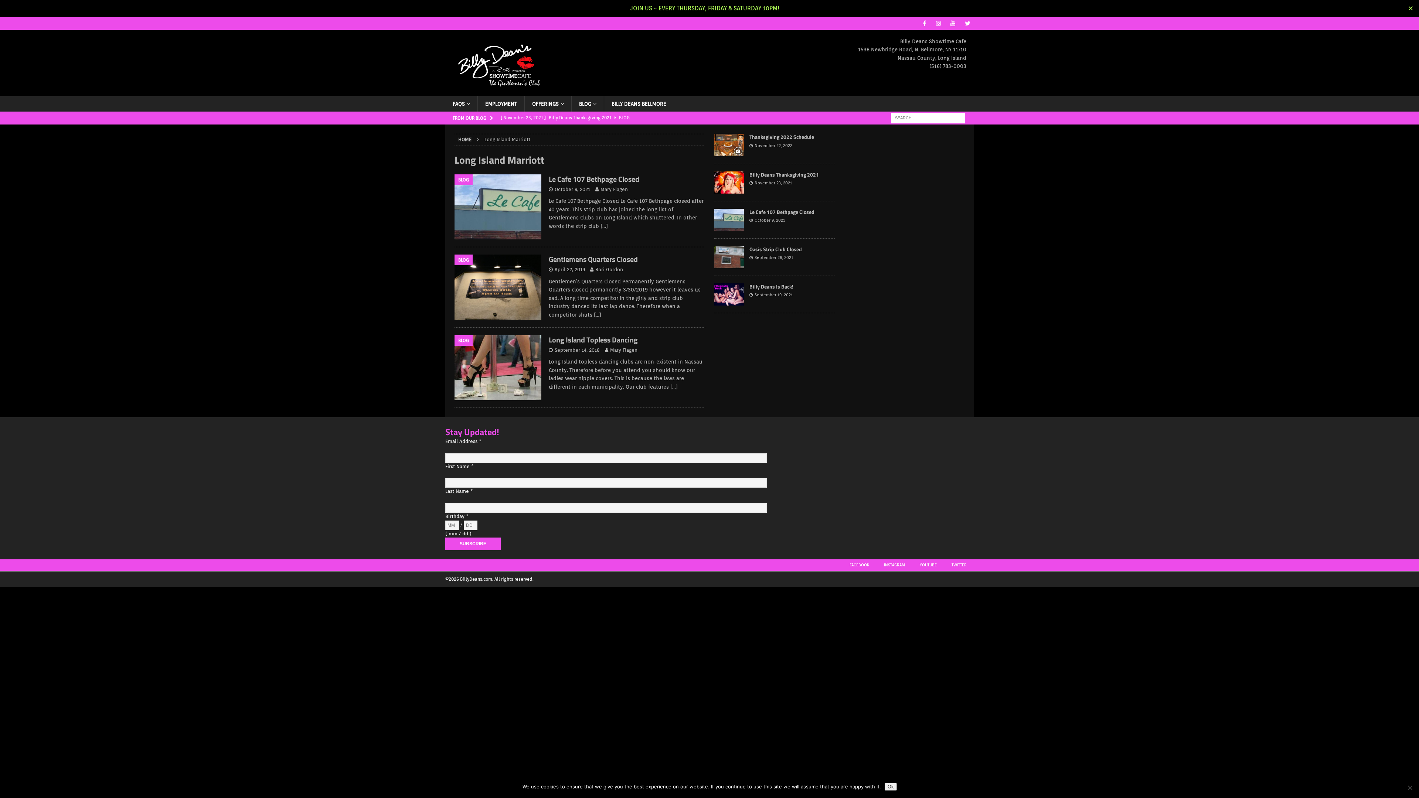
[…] (604, 226)
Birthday (457, 516)
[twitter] (967, 23)
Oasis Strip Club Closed (775, 249)
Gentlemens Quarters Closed (593, 259)
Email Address (463, 441)
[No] (1409, 787)
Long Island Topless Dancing (593, 339)
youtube (928, 564)
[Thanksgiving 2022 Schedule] (729, 145)
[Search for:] (928, 118)
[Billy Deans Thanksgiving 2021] (729, 182)
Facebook (859, 564)
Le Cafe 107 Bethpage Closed (594, 179)
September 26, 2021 (774, 257)
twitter (959, 564)
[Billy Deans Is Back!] (729, 294)
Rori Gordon (609, 269)
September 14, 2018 (577, 350)
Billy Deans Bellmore (639, 104)
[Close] (1410, 8)
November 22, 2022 (773, 145)
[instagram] (938, 23)
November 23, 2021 (773, 182)
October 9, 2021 (572, 189)
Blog (585, 104)
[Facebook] (924, 23)
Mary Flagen (614, 189)
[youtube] (953, 23)
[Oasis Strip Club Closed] (729, 257)
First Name (459, 466)
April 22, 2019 (570, 269)
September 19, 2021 (774, 294)
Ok (891, 787)
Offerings (545, 104)
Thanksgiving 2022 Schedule (781, 137)
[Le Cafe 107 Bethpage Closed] (729, 220)
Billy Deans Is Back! (771, 286)
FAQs (459, 104)
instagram (894, 564)
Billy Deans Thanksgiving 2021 (784, 174)
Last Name (459, 491)
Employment (501, 104)
